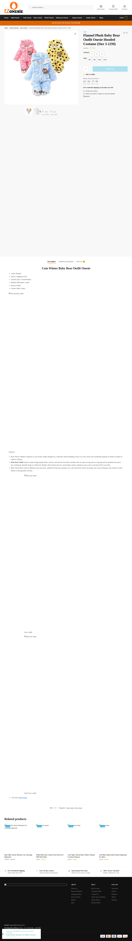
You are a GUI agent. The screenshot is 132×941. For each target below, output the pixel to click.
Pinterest (114, 894)
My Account (101, 9)
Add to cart (110, 69)
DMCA (73, 900)
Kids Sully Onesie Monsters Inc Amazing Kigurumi (18, 856)
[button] (75, 33)
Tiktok (114, 897)
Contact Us (95, 894)
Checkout (124, 9)
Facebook (115, 888)
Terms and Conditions (98, 897)
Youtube (114, 900)
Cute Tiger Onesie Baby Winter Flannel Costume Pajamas (81, 856)
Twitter (114, 891)
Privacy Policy (76, 897)
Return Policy (95, 900)
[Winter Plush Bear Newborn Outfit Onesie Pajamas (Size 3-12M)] (124, 33)
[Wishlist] (29, 827)
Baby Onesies (70, 808)
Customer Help (113, 9)
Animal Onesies (14, 28)
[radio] (92, 54)
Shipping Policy (76, 894)
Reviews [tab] (79, 261)
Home (6, 28)
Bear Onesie (23, 28)
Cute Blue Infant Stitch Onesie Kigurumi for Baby (113, 856)
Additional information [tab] (66, 261)
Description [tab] (51, 261)
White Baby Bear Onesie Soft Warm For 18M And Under (50, 856)
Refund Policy (96, 903)
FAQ (72, 903)
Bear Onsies (23, 798)
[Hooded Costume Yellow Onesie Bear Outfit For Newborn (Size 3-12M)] (127, 33)
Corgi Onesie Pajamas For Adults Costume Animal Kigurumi (21, 935)
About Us (74, 888)
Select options (18, 864)
